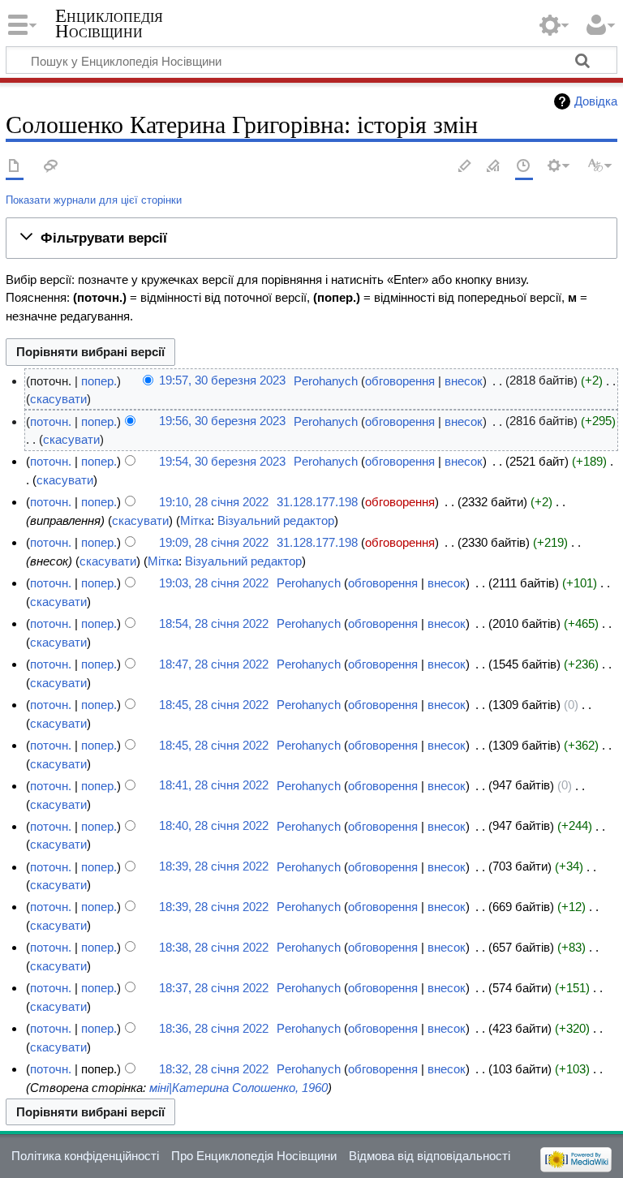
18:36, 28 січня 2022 (214, 1028)
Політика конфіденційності (85, 1156)
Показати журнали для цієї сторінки (94, 200)
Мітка (195, 520)
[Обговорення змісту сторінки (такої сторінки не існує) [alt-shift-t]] (51, 166)
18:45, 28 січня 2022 (214, 705)
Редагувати (465, 166)
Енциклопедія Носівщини (109, 23)
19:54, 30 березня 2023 (222, 461)
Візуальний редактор (275, 520)
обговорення (400, 381)
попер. (99, 381)
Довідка (595, 101)
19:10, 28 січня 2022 (214, 502)
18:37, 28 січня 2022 (214, 988)
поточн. (50, 421)
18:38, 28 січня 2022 (214, 947)
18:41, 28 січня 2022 (214, 786)
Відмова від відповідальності (429, 1156)
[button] (311, 238)
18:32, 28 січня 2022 (214, 1069)
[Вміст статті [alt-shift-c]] (15, 166)
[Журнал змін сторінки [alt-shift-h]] (524, 166)
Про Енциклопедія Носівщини (254, 1156)
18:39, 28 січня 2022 (214, 867)
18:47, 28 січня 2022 (214, 664)
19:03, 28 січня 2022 (214, 583)
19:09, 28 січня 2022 (214, 542)
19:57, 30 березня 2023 (222, 381)
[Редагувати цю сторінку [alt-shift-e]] (494, 166)
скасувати (58, 399)
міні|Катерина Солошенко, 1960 (238, 1087)
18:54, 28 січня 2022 (214, 623)
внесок (464, 381)
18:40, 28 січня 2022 (214, 826)
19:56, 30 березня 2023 (222, 421)
